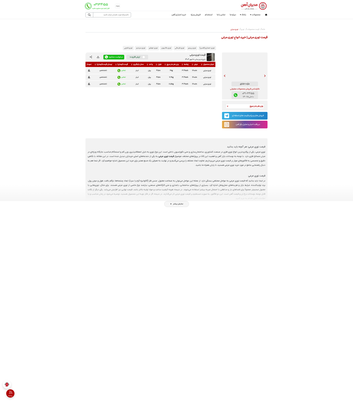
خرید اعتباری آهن (179, 14)
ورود (117, 6)
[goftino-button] (7, 384)
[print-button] (98, 57)
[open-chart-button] (89, 70)
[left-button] (224, 76)
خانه (263, 29)
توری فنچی (128, 48)
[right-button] (265, 76)
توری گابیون (166, 48)
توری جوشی (153, 48)
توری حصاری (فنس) (207, 48)
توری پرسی (192, 48)
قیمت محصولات (253, 29)
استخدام (208, 14)
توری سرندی (140, 48)
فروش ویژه (195, 14)
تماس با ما (221, 14)
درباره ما (233, 14)
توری (242, 29)
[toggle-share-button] (91, 57)
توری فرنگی (179, 48)
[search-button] (89, 15)
